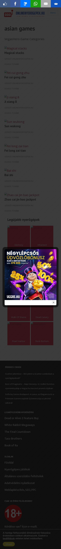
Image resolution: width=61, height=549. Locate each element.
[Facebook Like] (5, 3)
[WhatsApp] (35, 3)
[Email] (46, 3)
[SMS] (25, 3)
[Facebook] (15, 3)
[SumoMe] (56, 3)
